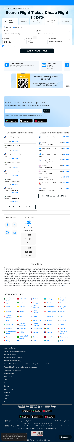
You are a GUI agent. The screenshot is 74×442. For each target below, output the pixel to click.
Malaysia (9, 328)
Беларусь (36, 303)
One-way (9, 27)
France (21, 311)
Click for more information (11, 435)
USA (34, 341)
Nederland (22, 328)
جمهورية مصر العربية (64, 307)
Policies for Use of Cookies (12, 370)
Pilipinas (62, 328)
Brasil (21, 303)
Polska (21, 332)
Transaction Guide (10, 354)
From (7, 30)
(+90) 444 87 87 (28, 239)
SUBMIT (46, 111)
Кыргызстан (37, 320)
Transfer (6, 386)
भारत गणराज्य (49, 316)
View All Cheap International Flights (54, 196)
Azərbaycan (50, 299)
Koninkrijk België (63, 299)
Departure (7, 38)
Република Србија (63, 332)
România (49, 332)
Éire (20, 316)
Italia (7, 320)
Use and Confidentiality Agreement (15, 351)
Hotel (5, 380)
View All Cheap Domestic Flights (20, 207)
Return (30, 38)
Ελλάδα (63, 311)
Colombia (22, 306)
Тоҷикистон (64, 337)
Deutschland (50, 306)
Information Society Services (13, 357)
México (62, 324)
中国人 (8, 306)
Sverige (35, 337)
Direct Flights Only (9, 46)
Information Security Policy (12, 360)
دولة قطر (35, 332)
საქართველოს (51, 311)
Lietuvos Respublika (22, 324)
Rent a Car (7, 383)
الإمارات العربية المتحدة (10, 299)
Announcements (9, 402)
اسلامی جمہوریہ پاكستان (11, 332)
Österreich (22, 299)
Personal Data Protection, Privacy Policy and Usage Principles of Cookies (27, 364)
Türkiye (8, 341)
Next (64, 285)
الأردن (21, 320)
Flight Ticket (8, 376)
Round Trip (18, 27)
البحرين (8, 303)
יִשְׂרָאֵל (35, 316)
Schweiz (63, 303)
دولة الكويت (63, 320)
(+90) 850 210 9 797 (28, 252)
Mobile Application (10, 348)
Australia (35, 299)
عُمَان (48, 328)
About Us (7, 392)
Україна (22, 341)
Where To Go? (8, 389)
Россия (8, 337)
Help (5, 399)
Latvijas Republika (36, 324)
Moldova (49, 324)
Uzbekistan (50, 341)
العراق (62, 316)
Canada (49, 303)
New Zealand (37, 328)
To (40, 30)
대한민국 (49, 320)
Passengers (52, 38)
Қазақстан (9, 324)
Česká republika (36, 307)
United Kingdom (35, 311)
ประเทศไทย (50, 337)
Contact (6, 395)
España (8, 311)
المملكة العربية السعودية (23, 337)
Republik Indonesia (9, 316)
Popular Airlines (9, 373)
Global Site (63, 341)
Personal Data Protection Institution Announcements (20, 367)
